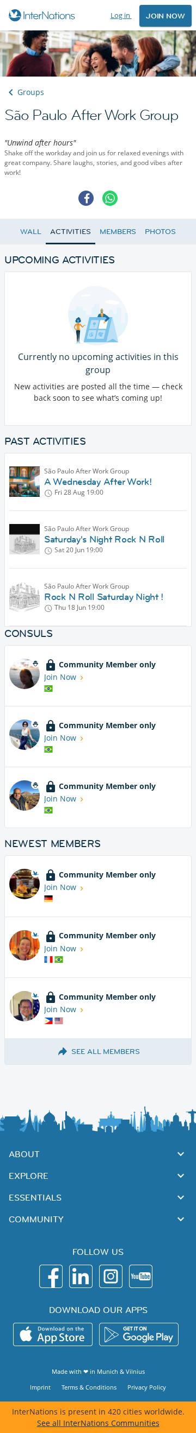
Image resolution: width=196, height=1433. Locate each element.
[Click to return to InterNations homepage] (43, 15)
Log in (121, 15)
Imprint (40, 1387)
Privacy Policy (146, 1387)
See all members (105, 1051)
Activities (70, 231)
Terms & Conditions (89, 1387)
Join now (165, 16)
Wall (30, 231)
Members (118, 231)
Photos (160, 231)
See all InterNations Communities (98, 1423)
